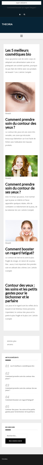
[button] (20, 14)
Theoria (7, 24)
